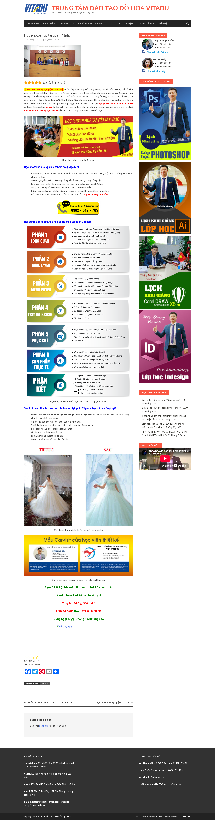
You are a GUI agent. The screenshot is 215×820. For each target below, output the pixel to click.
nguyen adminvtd (53, 39)
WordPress (157, 816)
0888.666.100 (165, 66)
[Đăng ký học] (78, 638)
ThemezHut (185, 816)
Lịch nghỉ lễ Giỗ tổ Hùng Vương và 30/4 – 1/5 (163, 399)
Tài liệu (128, 23)
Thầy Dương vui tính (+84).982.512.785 (164, 770)
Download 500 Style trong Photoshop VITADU (165, 407)
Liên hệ (163, 23)
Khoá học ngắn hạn (90, 23)
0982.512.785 (65, 611)
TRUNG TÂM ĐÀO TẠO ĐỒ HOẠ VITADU (110, 8)
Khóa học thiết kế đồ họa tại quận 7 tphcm (50, 702)
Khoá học (65, 23)
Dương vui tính (158, 777)
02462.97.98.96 (92, 611)
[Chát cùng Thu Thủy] (147, 63)
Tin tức (113, 23)
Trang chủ (32, 23)
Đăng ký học (147, 23)
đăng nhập (44, 725)
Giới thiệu (49, 23)
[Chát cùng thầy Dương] (147, 43)
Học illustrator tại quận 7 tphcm (113, 702)
